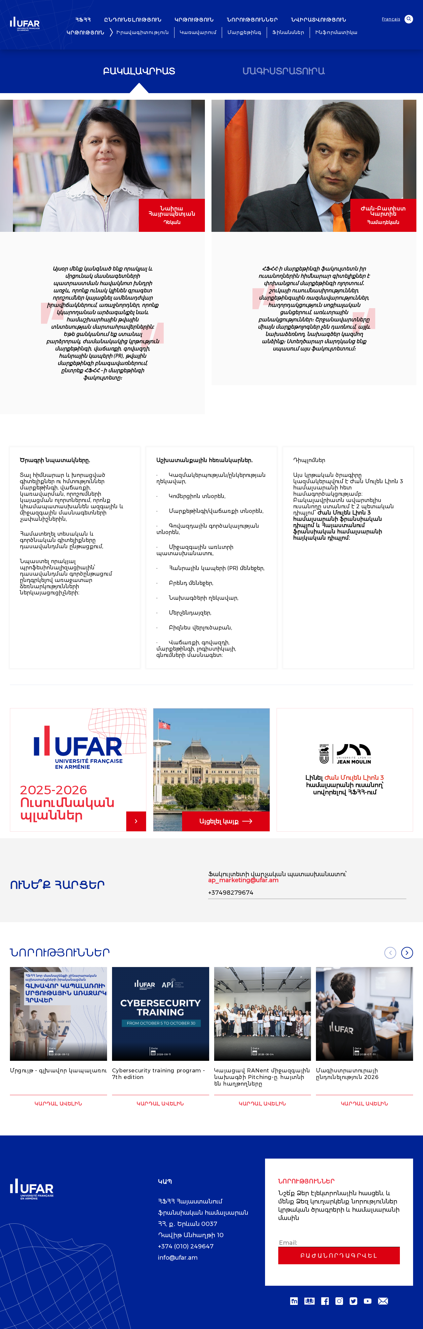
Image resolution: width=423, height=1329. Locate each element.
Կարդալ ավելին (58, 1104)
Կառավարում (198, 32)
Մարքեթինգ (244, 32)
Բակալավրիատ (139, 71)
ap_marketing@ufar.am (243, 880)
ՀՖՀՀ (83, 19)
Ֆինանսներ (288, 32)
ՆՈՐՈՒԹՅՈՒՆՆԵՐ (252, 19)
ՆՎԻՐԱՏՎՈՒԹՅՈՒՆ (318, 19)
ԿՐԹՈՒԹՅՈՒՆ (194, 19)
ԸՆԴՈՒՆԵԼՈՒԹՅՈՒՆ (133, 19)
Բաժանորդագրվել (339, 1255)
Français (391, 19)
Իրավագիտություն (142, 32)
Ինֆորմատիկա (336, 32)
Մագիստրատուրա (284, 71)
